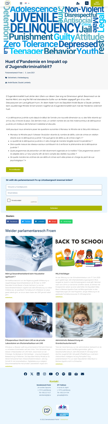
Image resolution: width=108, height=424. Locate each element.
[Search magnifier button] (87, 3)
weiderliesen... (9, 297)
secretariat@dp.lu (45, 395)
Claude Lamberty (24, 83)
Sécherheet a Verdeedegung (18, 78)
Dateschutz (64, 419)
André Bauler (12, 83)
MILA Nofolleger (62, 274)
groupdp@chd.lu (62, 395)
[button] (12, 221)
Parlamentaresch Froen (14, 73)
